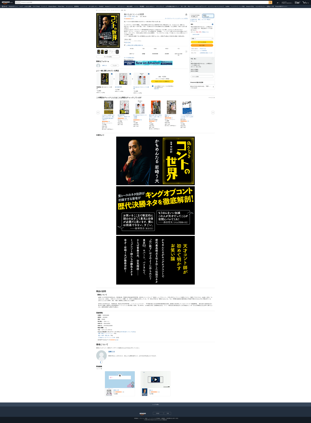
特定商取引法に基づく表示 (172, 418)
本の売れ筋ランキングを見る (128, 331)
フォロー (115, 65)
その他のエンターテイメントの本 (106, 337)
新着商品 (76, 6)
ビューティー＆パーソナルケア (216, 6)
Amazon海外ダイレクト (281, 6)
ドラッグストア (160, 6)
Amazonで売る (250, 6)
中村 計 (133, 16)
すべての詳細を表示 (129, 57)
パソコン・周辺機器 (139, 6)
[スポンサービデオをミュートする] (132, 386)
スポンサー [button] (98, 368)
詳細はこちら (205, 32)
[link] (101, 92)
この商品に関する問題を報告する (134, 45)
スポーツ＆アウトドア (200, 6)
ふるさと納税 (27, 6)
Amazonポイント (13, 6)
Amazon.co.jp (203, 48)
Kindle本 (101, 6)
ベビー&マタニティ (260, 6)
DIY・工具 (183, 6)
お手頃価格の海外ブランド (172, 6)
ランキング (44, 6)
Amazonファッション (110, 6)
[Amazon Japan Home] (143, 414)
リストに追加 (195, 76)
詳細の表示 (156, 88)
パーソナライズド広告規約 (154, 418)
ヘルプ (21, 6)
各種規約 (163, 418)
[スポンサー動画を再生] (155, 379)
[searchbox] (145, 2)
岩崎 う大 (126, 16)
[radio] (196, 16)
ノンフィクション (102, 10)
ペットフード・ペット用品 (238, 6)
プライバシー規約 (143, 418)
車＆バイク (190, 6)
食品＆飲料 (129, 6)
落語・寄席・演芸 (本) (103, 335)
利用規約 (136, 418)
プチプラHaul (36, 6)
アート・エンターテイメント (113, 10)
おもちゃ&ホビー (150, 6)
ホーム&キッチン (93, 6)
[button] (4, 6)
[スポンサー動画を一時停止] (132, 383)
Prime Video (61, 6)
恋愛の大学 (116, 390)
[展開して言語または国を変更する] (162, 413)
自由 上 (151, 390)
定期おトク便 (270, 6)
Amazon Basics (52, 6)
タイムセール (69, 6)
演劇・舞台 (123, 10)
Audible (227, 6)
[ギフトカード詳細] (125, 6)
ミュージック (83, 6)
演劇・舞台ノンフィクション (105, 333)
